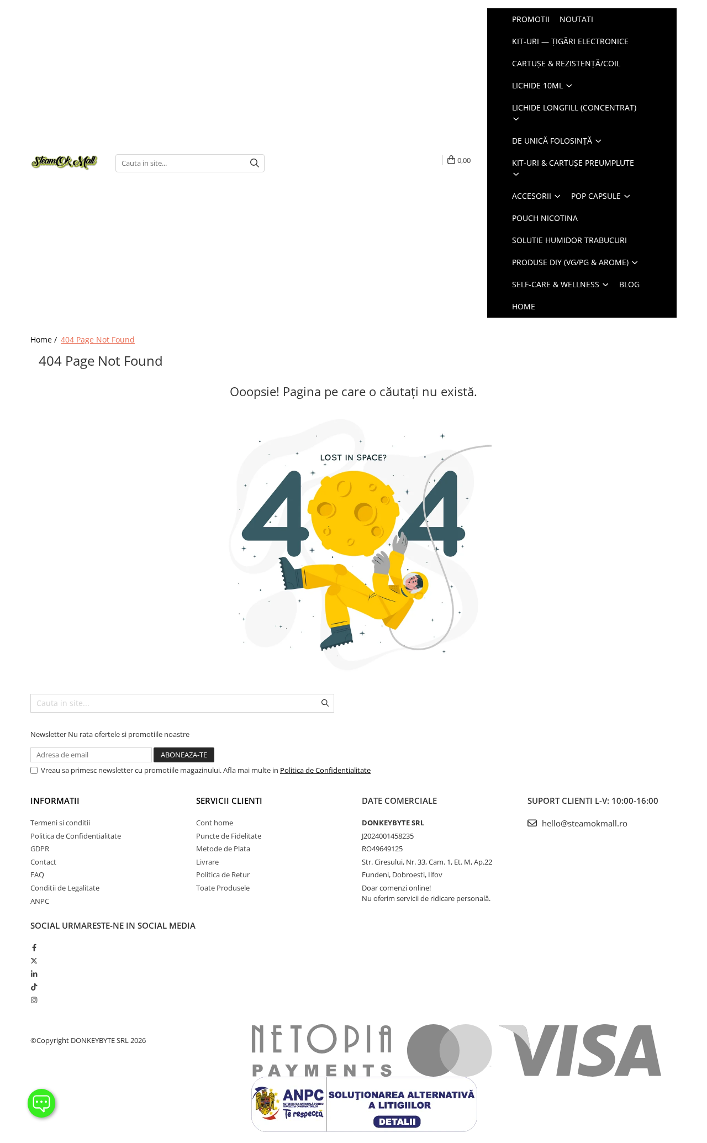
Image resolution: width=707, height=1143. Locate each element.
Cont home (214, 823)
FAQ (37, 874)
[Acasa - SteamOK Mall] (64, 163)
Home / (44, 339)
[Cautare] (255, 163)
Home (523, 306)
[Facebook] (34, 947)
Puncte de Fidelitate (228, 836)
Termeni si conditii (60, 823)
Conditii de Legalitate (64, 888)
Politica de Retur (223, 874)
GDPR (39, 849)
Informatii (55, 800)
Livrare (207, 862)
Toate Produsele (223, 888)
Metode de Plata (223, 849)
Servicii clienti (229, 800)
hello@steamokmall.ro (583, 823)
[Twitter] (34, 961)
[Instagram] (34, 1000)
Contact (43, 862)
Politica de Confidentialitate (325, 770)
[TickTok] (34, 987)
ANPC (39, 901)
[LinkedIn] (34, 974)
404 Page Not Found (98, 339)
